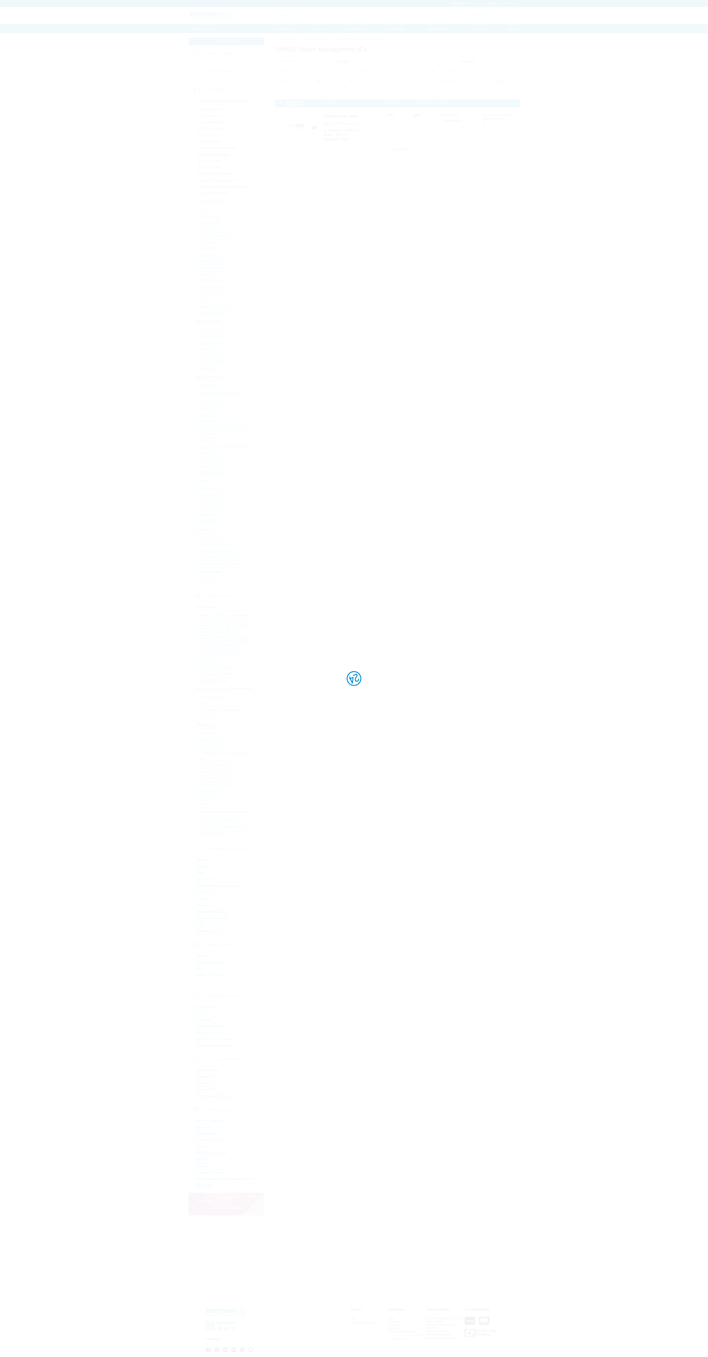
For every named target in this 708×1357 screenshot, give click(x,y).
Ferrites (203, 703)
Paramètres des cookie (440, 1337)
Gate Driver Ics (207, 135)
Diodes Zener (207, 368)
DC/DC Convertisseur (212, 128)
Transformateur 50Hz (211, 697)
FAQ (391, 1318)
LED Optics (205, 440)
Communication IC (210, 216)
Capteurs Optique (209, 514)
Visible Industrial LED (212, 472)
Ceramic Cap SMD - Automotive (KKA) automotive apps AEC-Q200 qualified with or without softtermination (223, 641)
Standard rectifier (209, 349)
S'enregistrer (399, 1338)
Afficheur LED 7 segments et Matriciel (222, 446)
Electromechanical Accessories (218, 886)
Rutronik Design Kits (211, 280)
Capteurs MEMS (209, 508)
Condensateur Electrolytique (216, 667)
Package (284, 81)
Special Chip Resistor (212, 745)
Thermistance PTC (210, 797)
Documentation (439, 28)
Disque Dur (204, 1083)
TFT (199, 981)
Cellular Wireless (208, 1133)
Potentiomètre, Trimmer (213, 784)
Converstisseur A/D (210, 109)
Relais (200, 924)
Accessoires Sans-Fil (211, 1172)
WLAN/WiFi (204, 1185)
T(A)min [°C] (286, 71)
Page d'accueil (202, 28)
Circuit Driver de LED (212, 459)
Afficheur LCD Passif (210, 975)
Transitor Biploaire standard (216, 550)
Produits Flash (206, 1076)
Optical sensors (208, 408)
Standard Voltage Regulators (217, 180)
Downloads (397, 28)
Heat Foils (203, 905)
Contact (478, 28)
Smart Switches (208, 161)
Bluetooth (203, 1127)
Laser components (210, 401)
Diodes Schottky (208, 355)
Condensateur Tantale (212, 680)
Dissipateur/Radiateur (211, 911)
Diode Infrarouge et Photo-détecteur (221, 427)
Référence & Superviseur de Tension (222, 186)
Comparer (294, 103)
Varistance (205, 803)
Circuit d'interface (209, 141)
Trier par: (407, 61)
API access (395, 1321)
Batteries (202, 866)
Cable (200, 873)
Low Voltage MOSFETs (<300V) (219, 557)
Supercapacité (207, 661)
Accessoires (205, 1006)
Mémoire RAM (207, 274)
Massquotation (355, 28)
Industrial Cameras (209, 1032)
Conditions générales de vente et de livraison (444, 1320)
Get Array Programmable (214, 235)
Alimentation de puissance (214, 1045)
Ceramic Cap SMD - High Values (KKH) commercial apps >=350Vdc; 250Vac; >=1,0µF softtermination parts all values (228, 628)
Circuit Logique (208, 242)
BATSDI (201, 860)
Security (202, 1166)
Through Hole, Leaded (213, 771)
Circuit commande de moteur (217, 148)
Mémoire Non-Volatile (212, 261)
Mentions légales (436, 1331)
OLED (200, 968)
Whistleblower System (439, 1334)
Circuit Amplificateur (211, 122)
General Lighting (209, 420)
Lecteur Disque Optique (212, 1096)
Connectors (204, 879)
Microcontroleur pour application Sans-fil (224, 1179)
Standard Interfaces (210, 293)
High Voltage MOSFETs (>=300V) (220, 563)
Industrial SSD (206, 1089)
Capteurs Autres (208, 521)
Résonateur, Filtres (210, 833)
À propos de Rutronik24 (402, 1331)
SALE (348, 92)
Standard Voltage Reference (216, 173)
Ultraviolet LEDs (208, 414)
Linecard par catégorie (220, 53)
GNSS (200, 1146)
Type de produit (288, 61)
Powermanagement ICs (213, 154)
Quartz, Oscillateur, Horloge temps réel (223, 827)
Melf (201, 758)
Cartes (200, 1013)
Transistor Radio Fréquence (216, 544)
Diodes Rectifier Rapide (213, 336)
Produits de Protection (212, 918)
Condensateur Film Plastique (217, 674)
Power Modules (208, 385)
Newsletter (395, 1328)
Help (511, 28)
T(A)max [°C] (368, 71)
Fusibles (202, 898)
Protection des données (440, 1324)
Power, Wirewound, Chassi (215, 778)
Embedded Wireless (210, 1140)
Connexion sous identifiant (406, 1335)
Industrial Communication (214, 1039)
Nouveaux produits (320, 92)
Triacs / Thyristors (209, 580)
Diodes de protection (211, 342)
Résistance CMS (209, 739)
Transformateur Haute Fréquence (219, 709)
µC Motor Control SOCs (213, 313)
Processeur (204, 1019)
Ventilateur (203, 892)
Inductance (205, 716)
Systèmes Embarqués (211, 1026)
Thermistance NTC (210, 791)
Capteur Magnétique (211, 502)
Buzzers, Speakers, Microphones (219, 820)
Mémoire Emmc (208, 229)
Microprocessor (208, 255)
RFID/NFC (203, 1159)
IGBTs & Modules (209, 538)
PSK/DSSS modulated (211, 1153)
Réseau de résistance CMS (216, 765)
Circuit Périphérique (211, 267)
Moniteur (202, 956)
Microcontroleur (208, 248)
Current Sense (207, 733)
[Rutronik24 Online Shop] (210, 15)
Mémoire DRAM (208, 222)
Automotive (449, 71)
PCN (318, 28)
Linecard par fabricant (219, 71)
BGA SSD (204, 209)
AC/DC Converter (209, 115)
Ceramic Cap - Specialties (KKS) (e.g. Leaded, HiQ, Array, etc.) (219, 653)
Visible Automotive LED (213, 466)
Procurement (282, 28)
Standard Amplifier (210, 167)
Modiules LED (207, 453)
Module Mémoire (207, 1070)
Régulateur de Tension (213, 193)
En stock (290, 92)
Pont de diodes (208, 329)
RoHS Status (450, 81)
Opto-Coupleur (207, 433)
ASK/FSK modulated (210, 1121)
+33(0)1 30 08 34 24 (363, 1323)
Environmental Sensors (213, 495)
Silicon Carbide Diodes (213, 361)
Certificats (432, 1327)
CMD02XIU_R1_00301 (341, 116)
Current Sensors (208, 489)
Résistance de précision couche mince (223, 752)
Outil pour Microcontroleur (215, 306)
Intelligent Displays (209, 962)
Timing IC (204, 300)
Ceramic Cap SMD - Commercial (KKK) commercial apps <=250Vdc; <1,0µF (224, 617)
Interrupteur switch (209, 931)
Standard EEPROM (211, 287)
